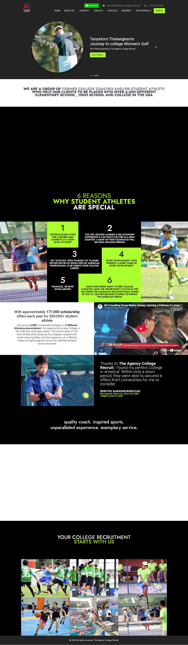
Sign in (159, 10)
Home (57, 10)
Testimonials (143, 10)
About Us (69, 10)
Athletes (112, 10)
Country (83, 10)
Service (98, 10)
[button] (32, 47)
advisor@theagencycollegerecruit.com (124, 5)
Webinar (125, 10)
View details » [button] (87, 54)
